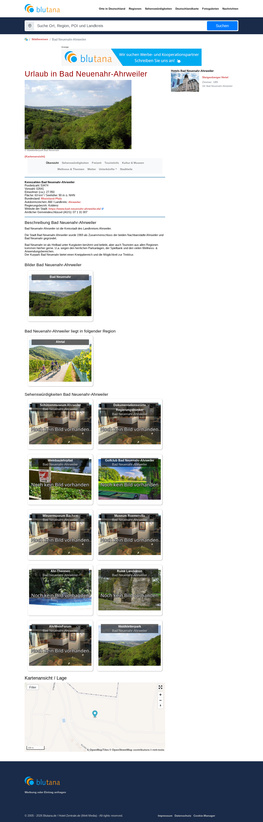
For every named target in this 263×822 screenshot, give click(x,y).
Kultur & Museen (133, 162)
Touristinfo (112, 162)
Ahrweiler (74, 202)
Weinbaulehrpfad (60, 460)
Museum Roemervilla (129, 515)
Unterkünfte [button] (107, 169)
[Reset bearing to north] (160, 706)
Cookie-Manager (204, 815)
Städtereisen (40, 39)
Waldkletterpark (129, 626)
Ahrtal (60, 341)
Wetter (91, 169)
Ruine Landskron (129, 571)
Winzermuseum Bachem (60, 515)
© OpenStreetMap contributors (129, 749)
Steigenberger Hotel (215, 77)
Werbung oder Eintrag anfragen (45, 792)
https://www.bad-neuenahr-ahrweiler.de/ (75, 208)
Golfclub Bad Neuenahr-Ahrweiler (129, 460)
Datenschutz (183, 815)
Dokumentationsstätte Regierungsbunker (129, 407)
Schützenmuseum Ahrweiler (60, 405)
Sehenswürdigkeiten (75, 162)
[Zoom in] (160, 694)
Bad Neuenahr (60, 276)
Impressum (165, 815)
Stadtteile (126, 169)
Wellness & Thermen (70, 169)
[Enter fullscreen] (160, 687)
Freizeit (96, 162)
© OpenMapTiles (98, 749)
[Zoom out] (160, 700)
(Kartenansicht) (35, 156)
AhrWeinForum (60, 626)
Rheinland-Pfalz (51, 198)
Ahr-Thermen (60, 571)
